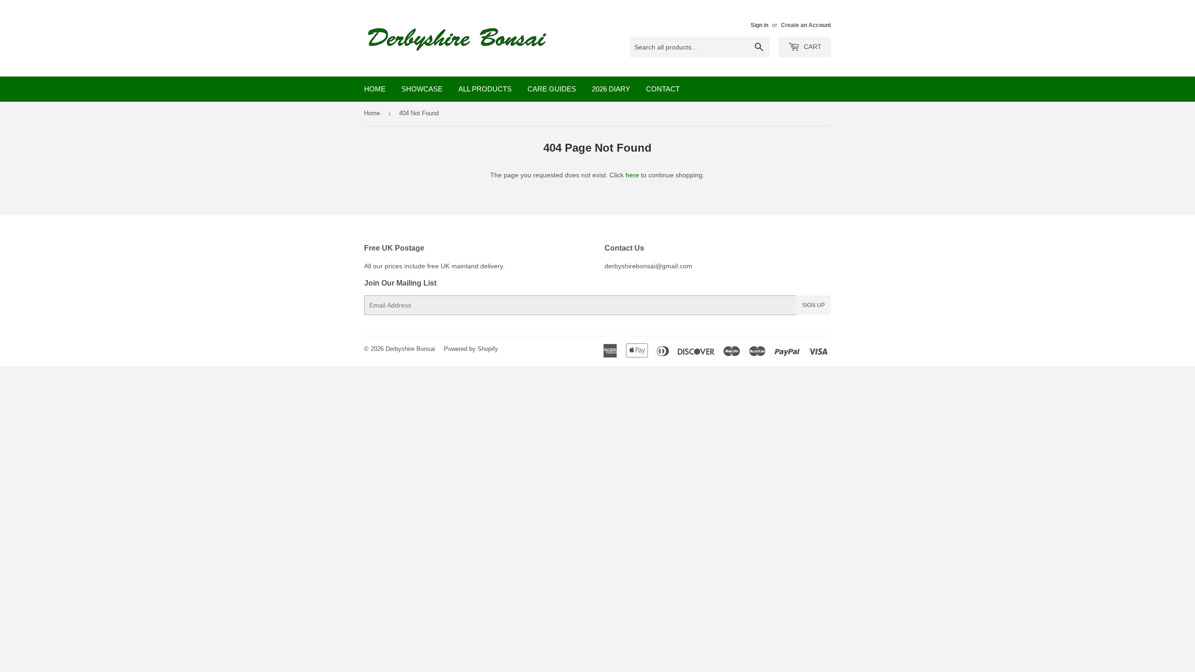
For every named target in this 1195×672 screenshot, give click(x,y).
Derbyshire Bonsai (410, 348)
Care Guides (551, 89)
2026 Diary (611, 89)
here (632, 175)
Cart (812, 46)
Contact (663, 89)
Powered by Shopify (471, 348)
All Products (485, 89)
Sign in (759, 25)
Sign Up (813, 305)
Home (375, 89)
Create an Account (806, 25)
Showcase (422, 89)
